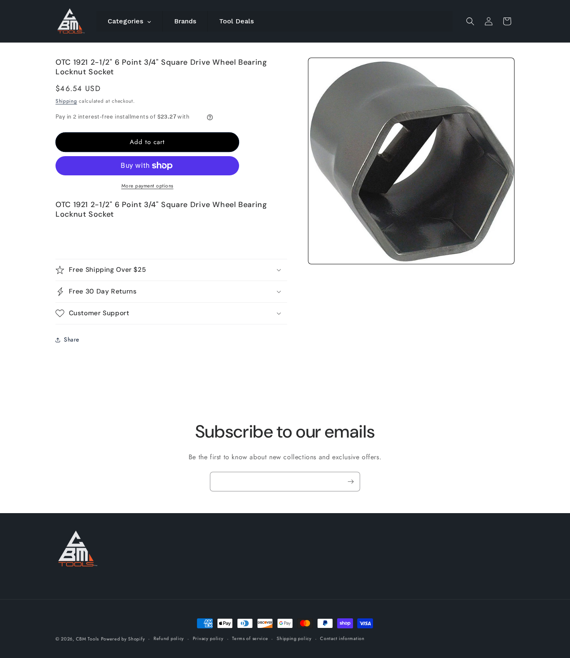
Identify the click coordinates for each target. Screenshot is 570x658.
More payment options (147, 186)
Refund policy (169, 638)
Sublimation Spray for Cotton (371, 628)
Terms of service (250, 638)
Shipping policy (294, 638)
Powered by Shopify (123, 638)
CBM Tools (87, 638)
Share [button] (71, 339)
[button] (470, 21)
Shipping (66, 101)
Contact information (342, 638)
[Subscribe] (350, 481)
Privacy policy (208, 638)
